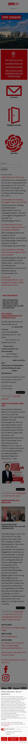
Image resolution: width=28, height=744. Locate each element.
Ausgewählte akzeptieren (13, 739)
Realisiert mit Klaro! (22, 742)
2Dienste (8, 734)
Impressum (6, 725)
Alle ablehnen (4, 739)
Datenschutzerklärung (6, 724)
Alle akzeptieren (23, 739)
